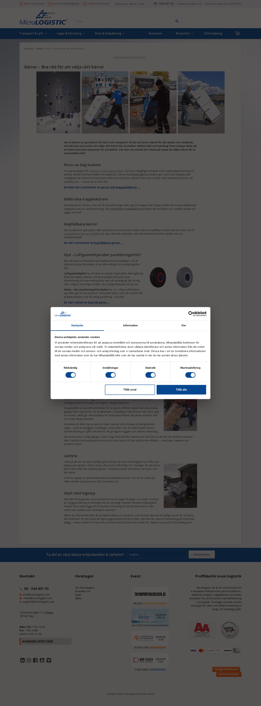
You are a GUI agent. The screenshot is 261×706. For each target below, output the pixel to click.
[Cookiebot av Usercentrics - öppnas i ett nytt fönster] (190, 313)
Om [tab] (183, 325)
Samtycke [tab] (77, 325)
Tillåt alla (181, 389)
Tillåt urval (129, 389)
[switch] (110, 375)
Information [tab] (130, 325)
